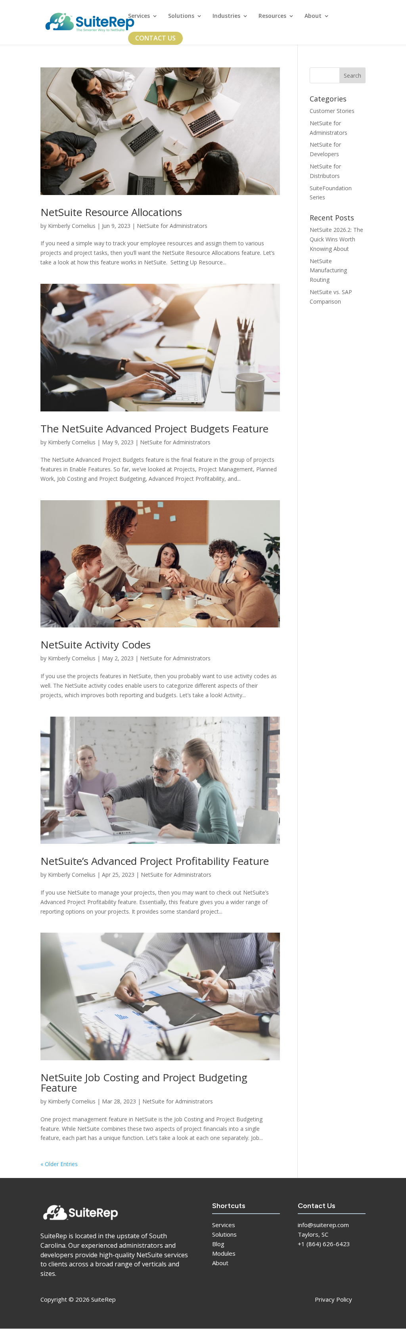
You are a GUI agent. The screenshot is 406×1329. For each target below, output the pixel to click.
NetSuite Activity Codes (95, 644)
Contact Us (155, 38)
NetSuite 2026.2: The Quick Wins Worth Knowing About (336, 239)
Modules (224, 1253)
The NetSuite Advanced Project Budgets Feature (154, 428)
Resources (272, 16)
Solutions (181, 16)
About (313, 16)
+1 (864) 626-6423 (324, 1244)
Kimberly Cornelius (72, 225)
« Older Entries (59, 1164)
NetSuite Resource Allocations (111, 212)
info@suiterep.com (323, 1225)
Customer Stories (332, 111)
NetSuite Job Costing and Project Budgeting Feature (143, 1082)
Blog (218, 1244)
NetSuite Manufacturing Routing (328, 270)
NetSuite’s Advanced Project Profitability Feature (154, 861)
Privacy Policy (333, 1299)
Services (139, 16)
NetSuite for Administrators (172, 225)
